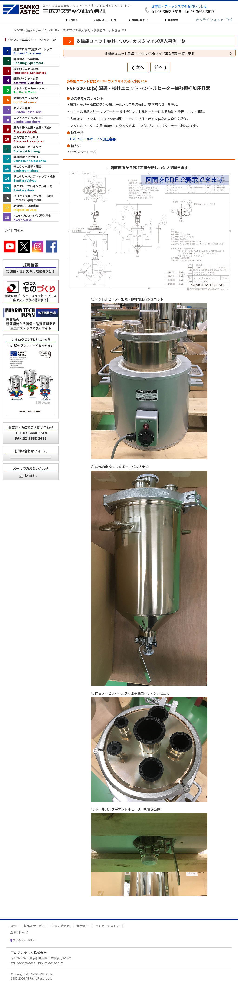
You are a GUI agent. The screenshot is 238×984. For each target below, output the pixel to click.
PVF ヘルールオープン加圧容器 (93, 138)
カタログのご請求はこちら (30, 339)
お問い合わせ (139, 20)
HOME (73, 20)
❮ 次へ (137, 67)
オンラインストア (210, 19)
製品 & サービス (106, 20)
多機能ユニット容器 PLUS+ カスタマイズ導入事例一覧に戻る (149, 53)
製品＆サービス (34, 925)
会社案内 (173, 20)
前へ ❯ (160, 67)
